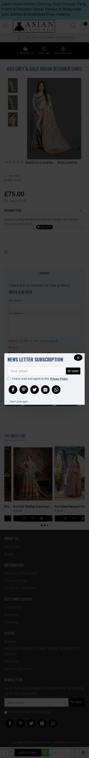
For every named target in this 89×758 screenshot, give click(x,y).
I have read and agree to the (40, 379)
